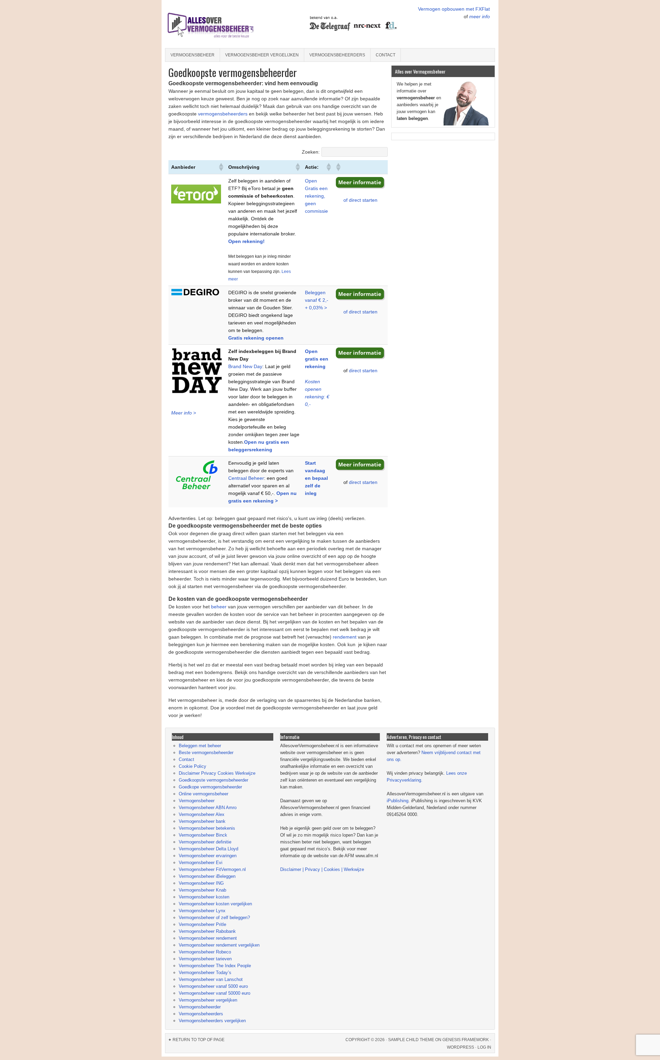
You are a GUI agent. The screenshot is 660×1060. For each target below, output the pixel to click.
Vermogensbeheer (192, 55)
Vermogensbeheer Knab (202, 890)
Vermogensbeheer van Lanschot (211, 979)
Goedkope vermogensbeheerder (210, 787)
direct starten (363, 370)
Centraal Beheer (246, 478)
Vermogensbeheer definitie (205, 841)
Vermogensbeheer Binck (203, 835)
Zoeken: (311, 152)
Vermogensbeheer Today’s (205, 972)
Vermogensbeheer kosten (204, 896)
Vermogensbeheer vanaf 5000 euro (213, 986)
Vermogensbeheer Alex (201, 814)
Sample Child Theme (411, 1039)
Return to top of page (198, 1039)
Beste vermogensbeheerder (206, 752)
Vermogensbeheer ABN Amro (207, 807)
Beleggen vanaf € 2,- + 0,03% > (316, 300)
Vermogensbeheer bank (202, 821)
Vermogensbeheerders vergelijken (212, 1020)
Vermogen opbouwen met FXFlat (454, 9)
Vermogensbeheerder (200, 1006)
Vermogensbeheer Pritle (202, 924)
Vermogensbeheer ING (201, 883)
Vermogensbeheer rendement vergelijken (219, 945)
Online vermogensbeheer (203, 793)
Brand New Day (245, 366)
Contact (385, 55)
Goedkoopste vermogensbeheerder (213, 780)
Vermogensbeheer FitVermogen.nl (212, 869)
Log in (484, 1047)
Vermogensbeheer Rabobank (207, 931)
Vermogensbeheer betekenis (207, 828)
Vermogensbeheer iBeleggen (207, 876)
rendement (343, 637)
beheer (218, 606)
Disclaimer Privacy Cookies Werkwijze (217, 773)
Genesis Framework (465, 1039)
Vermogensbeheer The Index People (215, 965)
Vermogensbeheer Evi (200, 862)
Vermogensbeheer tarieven (205, 958)
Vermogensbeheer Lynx (202, 910)
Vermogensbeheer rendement (208, 938)
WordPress (460, 1047)
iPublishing (397, 800)
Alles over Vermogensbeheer (225, 24)
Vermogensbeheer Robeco (205, 951)
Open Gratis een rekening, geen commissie (316, 196)
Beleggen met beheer (200, 745)
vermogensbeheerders (223, 114)
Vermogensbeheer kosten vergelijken (215, 903)
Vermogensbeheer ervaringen (207, 855)
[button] (221, 167)
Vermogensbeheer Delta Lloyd (208, 848)
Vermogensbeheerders (337, 55)
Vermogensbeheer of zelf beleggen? (214, 917)
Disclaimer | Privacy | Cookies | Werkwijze (322, 869)
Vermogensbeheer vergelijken (262, 55)
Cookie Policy (192, 766)
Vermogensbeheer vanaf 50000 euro (214, 993)
